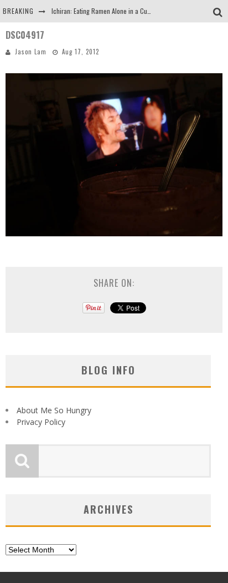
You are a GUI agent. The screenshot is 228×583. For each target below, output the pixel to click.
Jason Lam (30, 51)
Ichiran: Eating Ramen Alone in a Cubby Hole (110, 11)
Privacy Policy (41, 422)
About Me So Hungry (54, 410)
